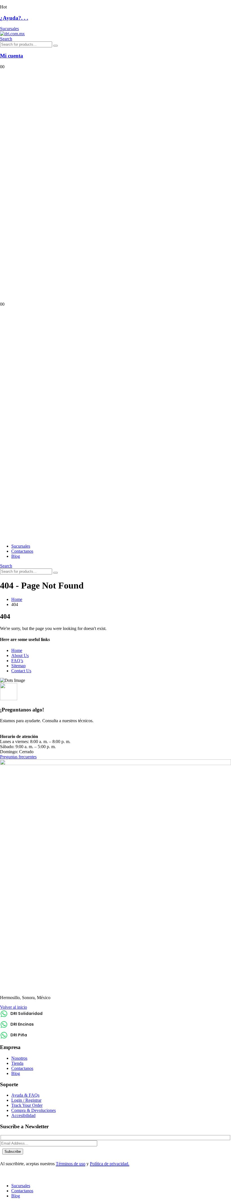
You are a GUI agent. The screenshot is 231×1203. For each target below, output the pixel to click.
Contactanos (22, 551)
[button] (6, 38)
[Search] (55, 46)
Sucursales (20, 546)
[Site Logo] (12, 33)
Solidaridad (20, 730)
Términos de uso (70, 1163)
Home (16, 650)
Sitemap (18, 665)
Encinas (46, 730)
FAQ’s (17, 660)
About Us (20, 655)
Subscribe (13, 1151)
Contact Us (21, 670)
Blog (15, 556)
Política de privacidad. (109, 1163)
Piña (63, 730)
